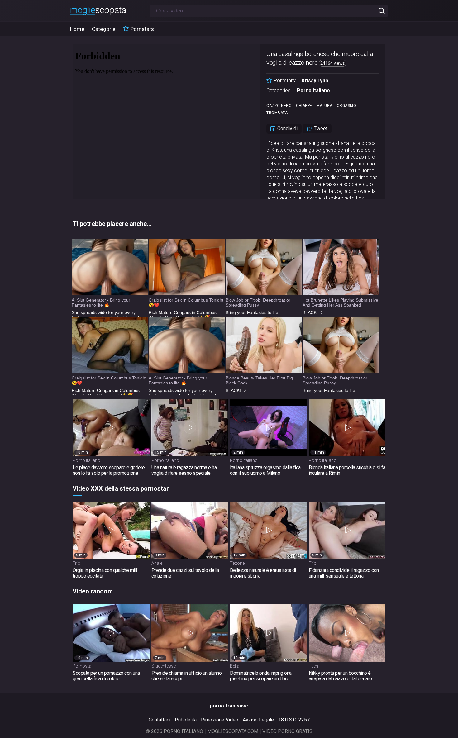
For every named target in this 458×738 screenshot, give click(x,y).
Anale (156, 563)
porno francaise (229, 706)
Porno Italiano (313, 90)
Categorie (104, 29)
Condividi (287, 128)
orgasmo (346, 105)
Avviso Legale (258, 720)
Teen (313, 666)
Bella (234, 666)
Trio (76, 563)
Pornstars (141, 29)
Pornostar (83, 666)
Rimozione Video (219, 720)
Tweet (319, 128)
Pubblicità (186, 720)
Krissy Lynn (315, 80)
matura (324, 105)
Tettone (237, 563)
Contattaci (159, 720)
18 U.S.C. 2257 (294, 720)
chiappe (304, 105)
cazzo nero (279, 105)
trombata (277, 113)
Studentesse (163, 666)
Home (77, 29)
